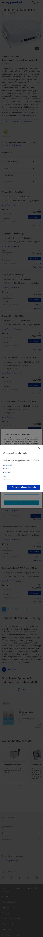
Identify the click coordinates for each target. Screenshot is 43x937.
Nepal (5, 476)
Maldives (6, 472)
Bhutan (6, 469)
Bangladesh (7, 465)
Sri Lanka (6, 480)
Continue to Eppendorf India (24, 487)
